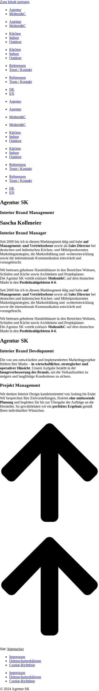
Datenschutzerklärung (25, 661)
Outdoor (15, 42)
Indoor (14, 38)
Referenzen (17, 66)
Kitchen (15, 34)
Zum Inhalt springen (14, 2)
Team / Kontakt (20, 70)
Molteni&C (17, 14)
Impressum (17, 657)
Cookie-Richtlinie (22, 665)
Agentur (15, 10)
